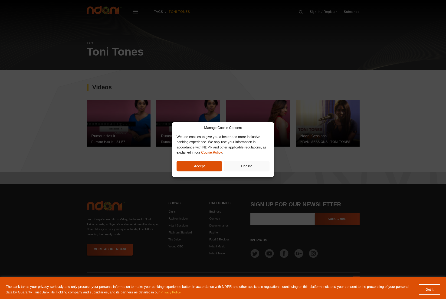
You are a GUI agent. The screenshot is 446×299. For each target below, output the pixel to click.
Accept (199, 166)
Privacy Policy (171, 292)
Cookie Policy (211, 152)
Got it (429, 289)
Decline (247, 166)
